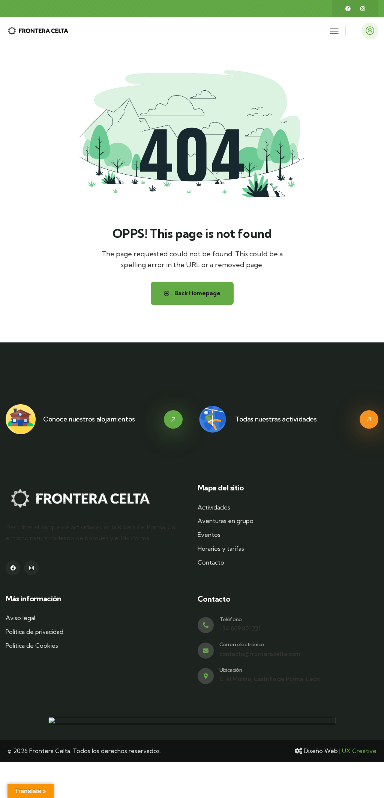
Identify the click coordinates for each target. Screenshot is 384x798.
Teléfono (230, 619)
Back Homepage (196, 293)
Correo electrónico (241, 644)
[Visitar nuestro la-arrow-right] (173, 419)
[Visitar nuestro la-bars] (334, 33)
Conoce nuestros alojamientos (89, 419)
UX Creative (359, 751)
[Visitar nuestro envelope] (206, 651)
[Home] (38, 30)
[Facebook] (348, 8)
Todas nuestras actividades (276, 419)
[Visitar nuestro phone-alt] (206, 625)
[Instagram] (362, 8)
